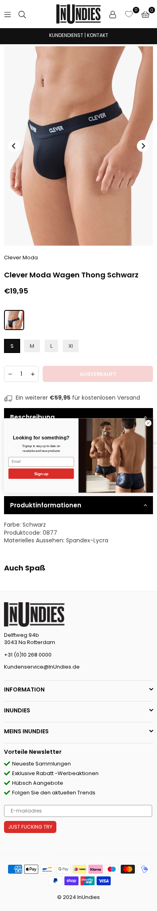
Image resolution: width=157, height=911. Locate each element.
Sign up (41, 474)
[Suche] (22, 14)
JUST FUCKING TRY (30, 826)
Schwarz (34, 525)
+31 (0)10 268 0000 (28, 655)
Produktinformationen (45, 505)
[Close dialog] (148, 423)
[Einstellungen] (112, 14)
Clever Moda (21, 257)
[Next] (143, 146)
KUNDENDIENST (66, 35)
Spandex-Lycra (87, 540)
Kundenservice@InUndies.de (42, 667)
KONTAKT (97, 35)
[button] (145, 14)
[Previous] (14, 146)
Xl (70, 346)
